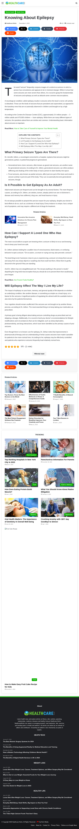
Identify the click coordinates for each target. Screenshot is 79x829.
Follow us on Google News (69, 825)
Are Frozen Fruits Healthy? (24, 280)
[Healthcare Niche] (15, 3)
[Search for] (76, 4)
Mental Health (10, 12)
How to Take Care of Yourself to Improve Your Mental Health (36, 128)
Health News (20, 12)
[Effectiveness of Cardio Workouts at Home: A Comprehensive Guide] (39, 387)
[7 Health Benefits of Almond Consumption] (63, 387)
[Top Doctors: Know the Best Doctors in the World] (15, 387)
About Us (38, 825)
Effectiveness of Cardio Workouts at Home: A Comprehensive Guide (37, 396)
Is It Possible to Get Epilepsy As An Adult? (36, 141)
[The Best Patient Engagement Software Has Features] (15, 410)
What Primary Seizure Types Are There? (35, 138)
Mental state (39, 354)
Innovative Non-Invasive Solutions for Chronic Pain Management (27, 220)
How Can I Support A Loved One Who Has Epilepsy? (40, 143)
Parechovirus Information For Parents (57, 460)
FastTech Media (43, 822)
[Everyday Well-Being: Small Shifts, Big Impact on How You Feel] (46, 219)
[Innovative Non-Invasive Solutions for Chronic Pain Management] (10, 219)
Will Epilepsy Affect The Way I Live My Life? (36, 146)
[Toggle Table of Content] (57, 135)
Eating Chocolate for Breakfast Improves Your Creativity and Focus (37, 420)
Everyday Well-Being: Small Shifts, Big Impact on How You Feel (63, 220)
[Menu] (3, 4)
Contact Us (46, 825)
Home (32, 825)
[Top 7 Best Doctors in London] (63, 410)
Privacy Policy (55, 825)
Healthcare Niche (11, 23)
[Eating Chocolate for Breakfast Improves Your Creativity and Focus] (39, 410)
